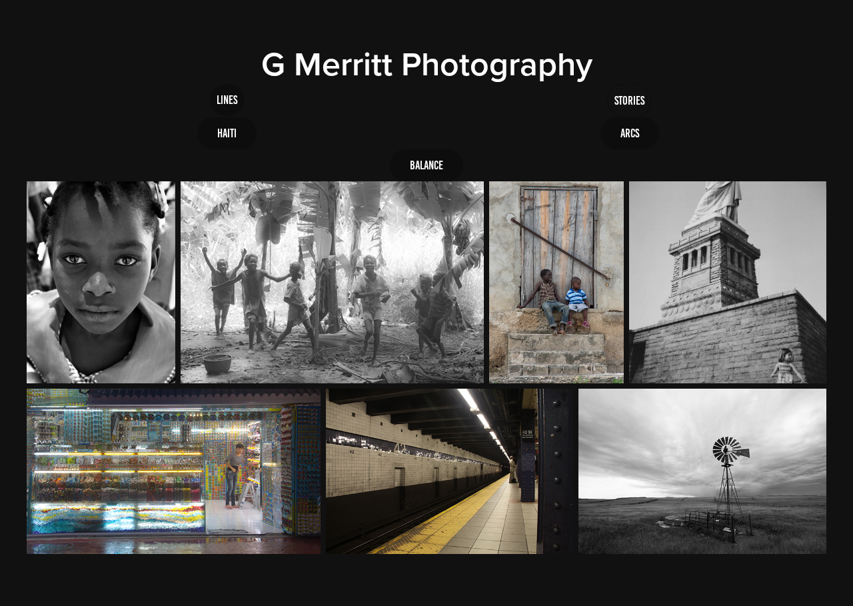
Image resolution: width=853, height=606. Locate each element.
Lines (227, 100)
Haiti (227, 133)
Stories (629, 100)
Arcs (629, 133)
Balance (426, 165)
